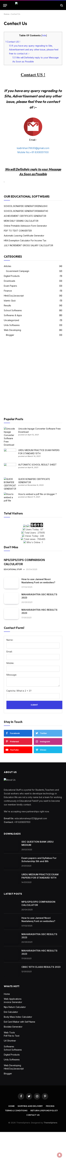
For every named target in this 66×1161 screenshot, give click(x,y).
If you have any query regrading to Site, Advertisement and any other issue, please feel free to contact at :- (33, 49)
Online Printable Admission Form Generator (25, 225)
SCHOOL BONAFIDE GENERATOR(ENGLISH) (26, 206)
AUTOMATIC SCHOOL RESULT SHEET (37, 464)
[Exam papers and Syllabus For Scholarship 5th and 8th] (11, 862)
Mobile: (10, 663)
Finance (8, 290)
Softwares (9, 1046)
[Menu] (5, 5)
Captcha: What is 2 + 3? (18, 690)
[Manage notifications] (59, 1155)
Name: (9, 639)
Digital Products (12, 276)
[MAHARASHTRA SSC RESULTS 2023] (11, 598)
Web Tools (9, 1032)
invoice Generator (13, 1002)
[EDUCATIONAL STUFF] (33, 5)
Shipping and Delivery (30, 1106)
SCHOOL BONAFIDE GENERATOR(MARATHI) (26, 211)
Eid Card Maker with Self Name (19, 1021)
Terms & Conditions (16, 1110)
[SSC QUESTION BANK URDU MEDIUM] (11, 845)
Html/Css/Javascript (14, 295)
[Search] (61, 5)
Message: (11, 674)
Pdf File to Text (11, 1035)
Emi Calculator (11, 1012)
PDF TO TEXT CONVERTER (18, 230)
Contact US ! (13, 41)
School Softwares (13, 310)
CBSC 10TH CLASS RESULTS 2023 (40, 966)
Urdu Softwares (12, 325)
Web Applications (12, 999)
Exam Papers (10, 285)
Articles (7, 266)
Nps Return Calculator (15, 1007)
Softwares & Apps (13, 315)
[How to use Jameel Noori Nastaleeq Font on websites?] (11, 583)
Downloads (9, 281)
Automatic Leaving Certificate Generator (24, 235)
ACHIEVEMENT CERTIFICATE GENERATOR (25, 216)
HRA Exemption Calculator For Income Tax (25, 240)
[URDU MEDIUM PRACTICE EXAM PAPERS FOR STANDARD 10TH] (11, 878)
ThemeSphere (50, 1122)
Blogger (10, 335)
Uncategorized (11, 320)
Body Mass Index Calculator (18, 1017)
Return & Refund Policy (44, 1110)
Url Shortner (10, 1040)
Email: (9, 651)
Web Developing (12, 330)
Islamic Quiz (10, 300)
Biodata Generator (13, 1026)
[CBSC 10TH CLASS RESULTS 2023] (11, 971)
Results (7, 305)
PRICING (50, 1106)
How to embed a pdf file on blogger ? (37, 494)
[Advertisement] (33, 377)
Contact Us (33, 1115)
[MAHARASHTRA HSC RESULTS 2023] (11, 613)
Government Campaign (17, 271)
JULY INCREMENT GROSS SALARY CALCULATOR (28, 245)
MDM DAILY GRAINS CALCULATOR (21, 221)
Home (6, 14)
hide (44, 35)
